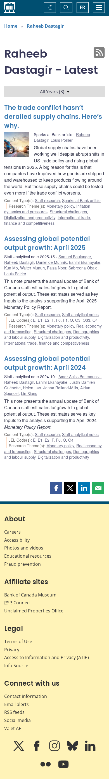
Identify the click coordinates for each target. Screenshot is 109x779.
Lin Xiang (29, 393)
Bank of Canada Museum (30, 595)
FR (82, 7)
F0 (58, 320)
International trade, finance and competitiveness (47, 220)
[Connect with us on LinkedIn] (90, 750)
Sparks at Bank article (81, 200)
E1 (40, 320)
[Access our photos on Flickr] (46, 768)
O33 (86, 320)
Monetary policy (60, 206)
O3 (77, 320)
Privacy (11, 650)
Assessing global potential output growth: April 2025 (47, 243)
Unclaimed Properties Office (33, 611)
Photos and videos (23, 548)
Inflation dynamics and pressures (47, 208)
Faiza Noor (56, 268)
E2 (47, 320)
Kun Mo (11, 268)
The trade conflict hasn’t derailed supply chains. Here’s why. (53, 116)
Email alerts (16, 704)
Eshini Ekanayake (84, 262)
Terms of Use (18, 641)
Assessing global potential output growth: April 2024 (47, 363)
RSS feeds (14, 712)
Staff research (47, 200)
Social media (17, 720)
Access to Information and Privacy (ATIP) (46, 657)
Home (10, 26)
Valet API (13, 728)
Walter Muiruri (32, 268)
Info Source (16, 665)
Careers (12, 532)
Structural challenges (68, 211)
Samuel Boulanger (74, 256)
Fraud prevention (22, 564)
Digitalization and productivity (29, 217)
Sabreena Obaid (83, 268)
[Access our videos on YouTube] (63, 768)
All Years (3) (52, 92)
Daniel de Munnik (51, 262)
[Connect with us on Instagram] (55, 750)
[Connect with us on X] (19, 750)
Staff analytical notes (80, 314)
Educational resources (27, 556)
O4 (95, 320)
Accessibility (17, 540)
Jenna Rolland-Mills (60, 387)
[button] (56, 488)
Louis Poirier (62, 140)
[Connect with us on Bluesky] (73, 750)
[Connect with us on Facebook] (37, 750)
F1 (65, 320)
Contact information (25, 696)
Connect (17, 603)
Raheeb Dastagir (45, 26)
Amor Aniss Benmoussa (79, 376)
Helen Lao (32, 387)
